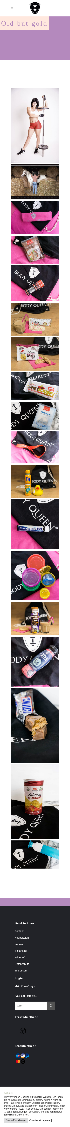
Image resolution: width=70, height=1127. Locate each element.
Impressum (21, 970)
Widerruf (19, 957)
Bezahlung (21, 950)
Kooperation (22, 937)
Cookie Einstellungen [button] (16, 1120)
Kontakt (19, 931)
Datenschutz (22, 964)
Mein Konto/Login (25, 986)
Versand (19, 944)
